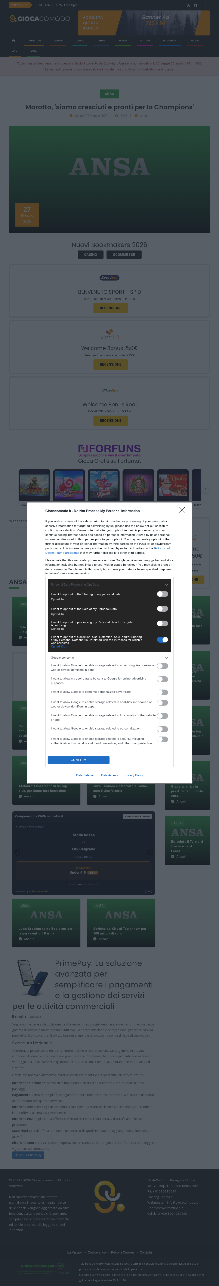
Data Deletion (85, 775)
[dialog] (109, 643)
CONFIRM (79, 760)
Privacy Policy (133, 775)
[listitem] (109, 584)
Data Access (109, 775)
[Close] (183, 511)
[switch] (162, 594)
